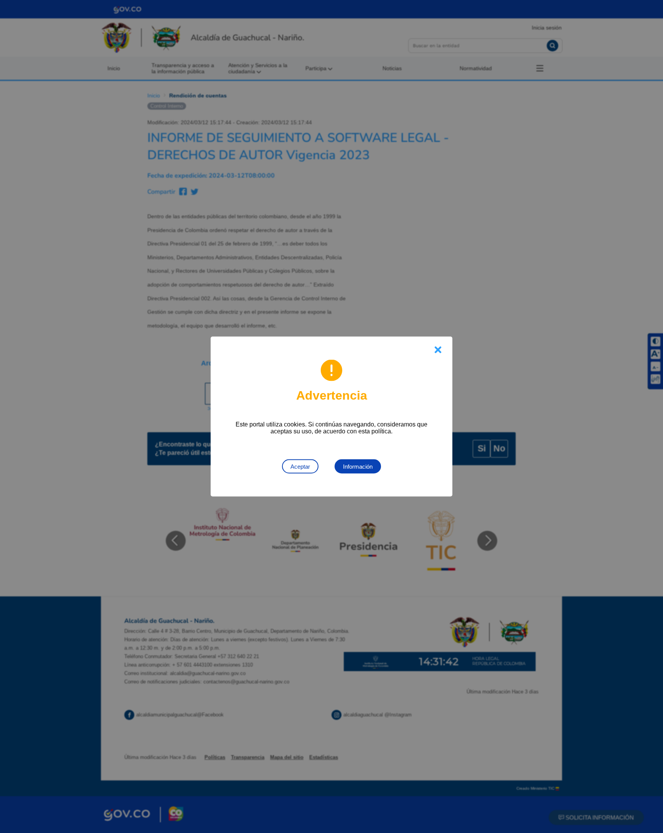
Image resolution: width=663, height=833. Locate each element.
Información (358, 466)
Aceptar (300, 466)
